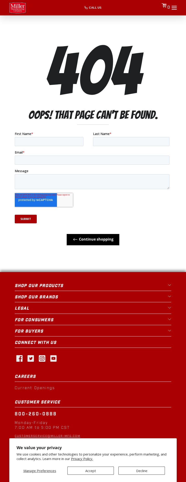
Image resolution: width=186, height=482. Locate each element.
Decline (141, 470)
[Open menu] (174, 8)
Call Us (95, 7)
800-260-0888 (36, 414)
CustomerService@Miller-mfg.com (47, 436)
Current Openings (35, 388)
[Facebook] (19, 358)
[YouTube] (53, 358)
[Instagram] (41, 358)
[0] (164, 7)
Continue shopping (96, 239)
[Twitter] (30, 358)
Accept (90, 470)
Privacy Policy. (82, 459)
